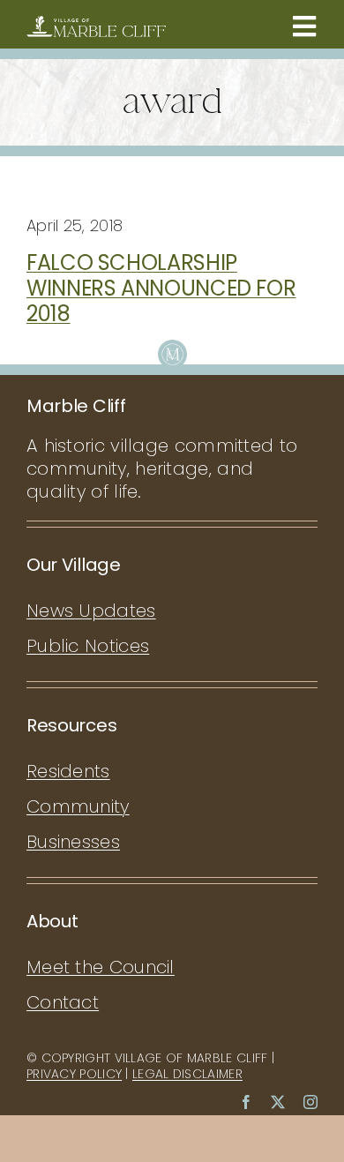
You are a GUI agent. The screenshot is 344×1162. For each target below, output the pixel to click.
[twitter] (278, 1102)
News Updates (91, 610)
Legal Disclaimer (187, 1074)
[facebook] (246, 1102)
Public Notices (87, 645)
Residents (68, 771)
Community (78, 806)
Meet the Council (100, 967)
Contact (62, 1002)
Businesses (73, 841)
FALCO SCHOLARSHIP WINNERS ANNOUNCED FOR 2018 (160, 288)
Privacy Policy (74, 1074)
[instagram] (310, 1102)
